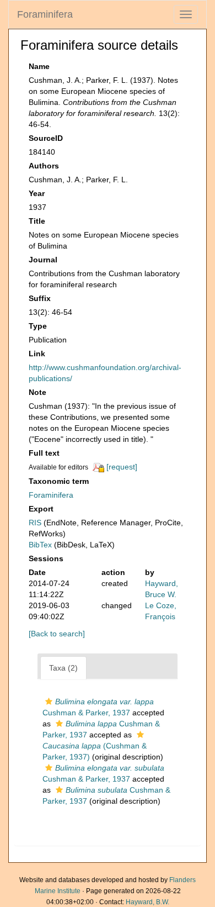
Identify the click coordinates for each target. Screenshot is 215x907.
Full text (44, 453)
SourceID (46, 138)
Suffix (40, 298)
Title (37, 221)
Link (37, 353)
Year (37, 193)
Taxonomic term (59, 481)
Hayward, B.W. (147, 902)
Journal (43, 259)
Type (38, 325)
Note (37, 392)
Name (39, 66)
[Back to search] (57, 633)
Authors (44, 165)
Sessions (46, 558)
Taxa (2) (63, 667)
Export (41, 508)
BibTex (40, 544)
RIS (35, 522)
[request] (121, 466)
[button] (48, 701)
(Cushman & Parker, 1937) (94, 751)
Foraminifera (45, 14)
